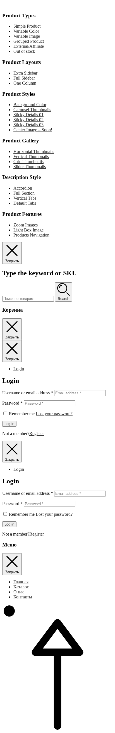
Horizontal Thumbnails (33, 151)
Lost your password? (54, 413)
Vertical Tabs (24, 198)
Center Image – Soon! (32, 129)
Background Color (29, 104)
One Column (24, 83)
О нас (18, 591)
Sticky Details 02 (28, 119)
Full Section (24, 193)
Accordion (22, 188)
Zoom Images (25, 225)
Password (12, 403)
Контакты (22, 596)
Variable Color (26, 31)
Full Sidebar (24, 78)
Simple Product (26, 26)
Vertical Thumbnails (31, 156)
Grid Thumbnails (28, 161)
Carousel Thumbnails (32, 109)
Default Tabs (24, 203)
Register (36, 433)
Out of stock (24, 51)
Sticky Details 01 (28, 114)
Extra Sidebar (25, 73)
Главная (20, 581)
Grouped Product (28, 41)
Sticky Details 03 (28, 124)
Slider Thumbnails (29, 166)
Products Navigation (31, 235)
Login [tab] (18, 368)
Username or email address (27, 392)
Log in (9, 424)
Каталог (21, 586)
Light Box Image (28, 230)
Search (63, 299)
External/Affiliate (28, 46)
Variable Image (26, 36)
